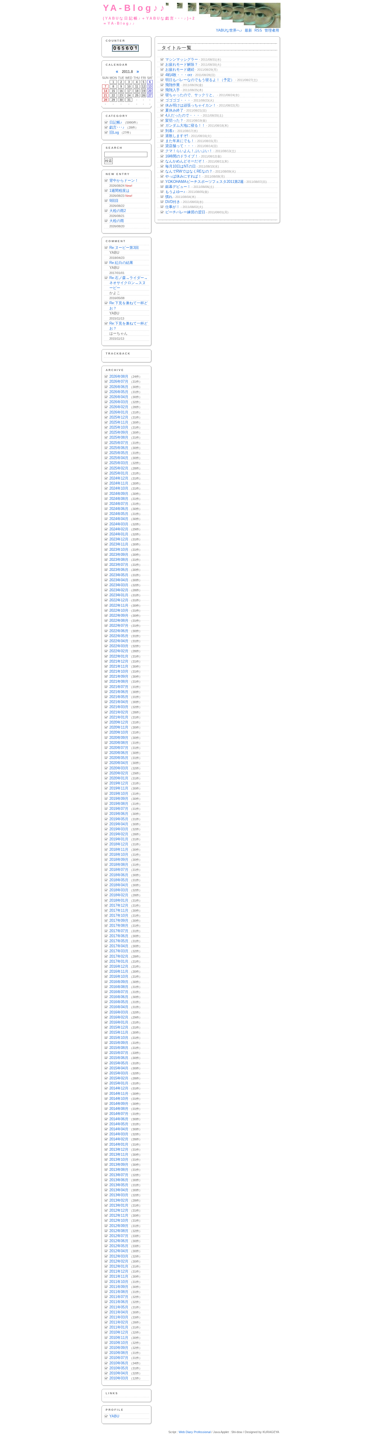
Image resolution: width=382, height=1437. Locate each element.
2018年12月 (118, 844)
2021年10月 (118, 671)
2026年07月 (118, 381)
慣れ (169, 197)
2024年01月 (118, 534)
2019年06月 (118, 814)
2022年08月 (118, 620)
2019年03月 (118, 829)
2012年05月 (118, 1246)
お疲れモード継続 (179, 69)
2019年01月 (118, 839)
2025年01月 (118, 473)
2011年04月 (118, 1312)
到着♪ (170, 131)
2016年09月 (118, 982)
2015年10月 (118, 1038)
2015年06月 (118, 1058)
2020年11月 (118, 727)
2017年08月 (118, 925)
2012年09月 (118, 1226)
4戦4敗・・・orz (178, 75)
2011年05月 (118, 1307)
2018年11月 (118, 849)
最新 (248, 30)
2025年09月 (118, 432)
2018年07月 (118, 870)
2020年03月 (118, 768)
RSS (258, 30)
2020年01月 (118, 778)
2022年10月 (118, 610)
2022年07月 (118, 625)
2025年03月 (118, 463)
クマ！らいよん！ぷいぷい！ (189, 151)
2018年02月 (118, 895)
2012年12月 (118, 1210)
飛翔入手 (172, 90)
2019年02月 (118, 834)
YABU (114, 1416)
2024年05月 (118, 514)
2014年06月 (118, 1119)
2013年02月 (118, 1200)
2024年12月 (118, 478)
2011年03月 (118, 1317)
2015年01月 (118, 1083)
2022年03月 (118, 646)
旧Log (114, 132)
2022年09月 (118, 615)
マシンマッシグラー (181, 59)
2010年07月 (118, 1358)
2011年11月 (118, 1276)
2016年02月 (118, 1017)
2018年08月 (118, 864)
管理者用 (272, 30)
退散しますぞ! (176, 136)
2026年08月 (118, 376)
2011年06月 (118, 1302)
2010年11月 (118, 1338)
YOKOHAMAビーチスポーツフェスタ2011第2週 (204, 181)
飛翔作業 (172, 85)
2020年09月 (118, 738)
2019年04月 (118, 824)
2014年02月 (118, 1139)
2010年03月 (118, 1378)
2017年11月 (118, 910)
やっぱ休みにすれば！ (183, 176)
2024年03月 (118, 524)
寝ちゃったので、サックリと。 (190, 95)
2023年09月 (118, 554)
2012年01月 (118, 1266)
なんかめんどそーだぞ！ (185, 161)
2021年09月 (118, 676)
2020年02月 (118, 773)
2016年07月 (118, 992)
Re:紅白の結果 (121, 263)
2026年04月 (118, 397)
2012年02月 (118, 1261)
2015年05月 (118, 1063)
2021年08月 (118, 681)
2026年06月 (118, 387)
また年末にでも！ (179, 141)
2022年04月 (118, 641)
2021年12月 (118, 661)
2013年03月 (118, 1195)
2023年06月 (118, 570)
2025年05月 (118, 453)
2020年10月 (118, 732)
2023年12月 (118, 539)
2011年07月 (118, 1297)
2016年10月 (118, 976)
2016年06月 (118, 997)
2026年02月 (118, 407)
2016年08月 (118, 987)
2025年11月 (118, 422)
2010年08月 (118, 1353)
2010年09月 (118, 1348)
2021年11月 (118, 666)
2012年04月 (118, 1251)
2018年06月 (118, 875)
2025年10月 (118, 427)
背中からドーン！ (123, 180)
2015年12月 (118, 1027)
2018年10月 (118, 854)
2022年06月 (118, 631)
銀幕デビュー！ (178, 187)
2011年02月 (118, 1322)
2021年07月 (118, 687)
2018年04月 (118, 885)
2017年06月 (118, 936)
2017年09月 (118, 920)
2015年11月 (118, 1032)
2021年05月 (118, 697)
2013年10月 (118, 1159)
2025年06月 (118, 448)
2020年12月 (118, 722)
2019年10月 (118, 793)
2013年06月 (118, 1180)
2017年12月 (118, 905)
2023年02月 (118, 590)
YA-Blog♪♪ (135, 8)
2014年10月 (118, 1098)
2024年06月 (118, 509)
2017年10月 (118, 915)
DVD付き (172, 202)
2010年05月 (118, 1368)
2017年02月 (118, 956)
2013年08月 (118, 1169)
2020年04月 (118, 763)
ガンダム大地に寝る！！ (185, 125)
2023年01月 (118, 595)
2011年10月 (118, 1282)
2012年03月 (118, 1256)
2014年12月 (118, 1088)
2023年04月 (118, 580)
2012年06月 (118, 1241)
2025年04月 (118, 458)
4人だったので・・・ (182, 115)
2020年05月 (118, 758)
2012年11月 (118, 1215)
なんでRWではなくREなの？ (189, 171)
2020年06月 (118, 753)
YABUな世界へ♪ (229, 30)
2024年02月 (118, 529)
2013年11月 (118, 1154)
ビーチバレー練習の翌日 (185, 212)
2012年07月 (118, 1236)
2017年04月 (118, 946)
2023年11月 (118, 544)
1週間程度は (119, 190)
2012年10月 (118, 1220)
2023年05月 (118, 575)
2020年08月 (118, 743)
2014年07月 (118, 1114)
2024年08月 (118, 499)
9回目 (114, 200)
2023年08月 (118, 559)
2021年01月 (118, 717)
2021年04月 (118, 702)
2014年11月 (118, 1093)
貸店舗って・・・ (179, 146)
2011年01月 (118, 1327)
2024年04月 (118, 519)
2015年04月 (118, 1068)
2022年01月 (118, 656)
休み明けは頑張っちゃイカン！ (190, 105)
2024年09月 (118, 493)
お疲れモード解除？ (181, 64)
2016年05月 (118, 1002)
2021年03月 (118, 707)
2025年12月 (118, 417)
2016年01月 (118, 1022)
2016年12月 (118, 966)
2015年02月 (118, 1078)
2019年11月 (118, 788)
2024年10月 (118, 488)
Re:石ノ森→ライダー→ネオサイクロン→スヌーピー (128, 283)
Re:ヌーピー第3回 (124, 247)
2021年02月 (118, 712)
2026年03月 (118, 402)
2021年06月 (118, 692)
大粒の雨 (116, 221)
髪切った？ (174, 120)
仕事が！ (172, 207)
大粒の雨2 (117, 211)
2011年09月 (118, 1287)
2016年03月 (118, 1012)
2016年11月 (118, 971)
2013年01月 (118, 1205)
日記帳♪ (115, 122)
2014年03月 (118, 1134)
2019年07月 (118, 809)
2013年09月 (118, 1164)
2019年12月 (118, 783)
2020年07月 (118, 748)
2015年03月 (118, 1073)
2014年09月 (118, 1104)
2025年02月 (118, 468)
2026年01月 (118, 412)
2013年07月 (118, 1175)
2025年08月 (118, 437)
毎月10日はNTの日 (180, 166)
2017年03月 (118, 951)
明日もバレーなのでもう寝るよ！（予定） (199, 80)
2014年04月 (118, 1129)
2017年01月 (118, 961)
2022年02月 (118, 651)
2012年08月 (118, 1231)
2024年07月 (118, 504)
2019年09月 (118, 799)
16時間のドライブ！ (181, 156)
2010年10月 (118, 1343)
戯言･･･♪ (116, 127)
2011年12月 (118, 1271)
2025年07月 (118, 443)
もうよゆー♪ (175, 192)
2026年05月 (118, 392)
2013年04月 (118, 1190)
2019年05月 (118, 819)
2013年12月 (118, 1149)
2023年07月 (118, 564)
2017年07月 (118, 931)
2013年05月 (118, 1185)
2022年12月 (118, 600)
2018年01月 (118, 900)
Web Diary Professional (195, 1432)
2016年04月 (118, 1007)
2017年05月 (118, 941)
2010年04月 (118, 1373)
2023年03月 (118, 585)
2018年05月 (118, 880)
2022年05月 (118, 636)
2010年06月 (118, 1363)
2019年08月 (118, 804)
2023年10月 (118, 549)
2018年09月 (118, 859)
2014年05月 (118, 1124)
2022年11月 (118, 605)
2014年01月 (118, 1144)
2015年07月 (118, 1053)
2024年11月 (118, 483)
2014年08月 (118, 1109)
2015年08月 (118, 1048)
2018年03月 (118, 890)
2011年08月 (118, 1292)
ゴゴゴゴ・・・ (178, 100)
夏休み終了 (174, 110)
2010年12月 (118, 1332)
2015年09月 (118, 1043)
